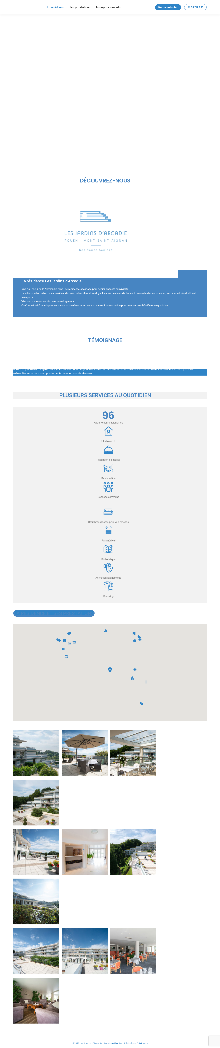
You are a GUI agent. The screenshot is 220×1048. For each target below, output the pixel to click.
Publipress (142, 1043)
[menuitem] (56, 7)
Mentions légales (113, 1043)
